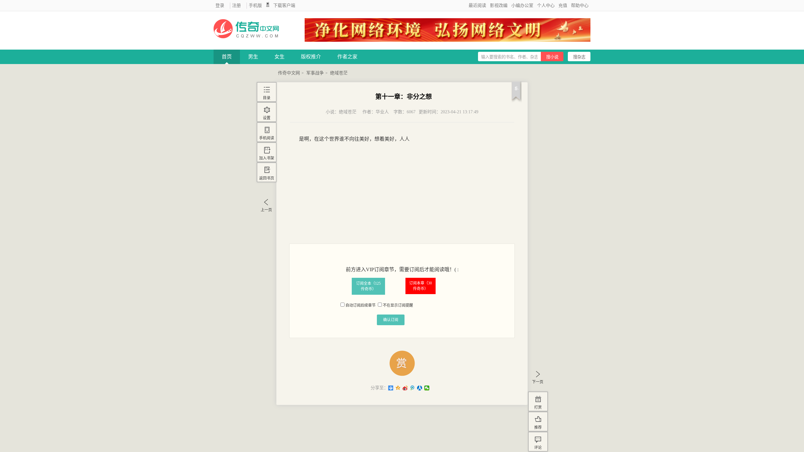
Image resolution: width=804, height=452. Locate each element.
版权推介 (311, 56)
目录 (266, 98)
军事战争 (315, 73)
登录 (219, 5)
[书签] (517, 93)
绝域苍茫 (339, 73)
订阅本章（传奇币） (420, 286)
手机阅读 (266, 138)
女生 (279, 56)
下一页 (537, 382)
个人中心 (546, 5)
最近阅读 (477, 5)
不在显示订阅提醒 (398, 305)
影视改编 (499, 5)
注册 (236, 5)
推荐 (538, 427)
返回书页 (266, 178)
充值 (562, 5)
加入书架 (266, 158)
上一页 (266, 210)
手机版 (255, 5)
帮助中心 (580, 5)
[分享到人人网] (419, 387)
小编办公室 (522, 5)
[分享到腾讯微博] (412, 387)
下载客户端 (284, 5)
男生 (253, 56)
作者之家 (347, 56)
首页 (227, 56)
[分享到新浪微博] (405, 387)
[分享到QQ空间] (398, 387)
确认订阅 (390, 320)
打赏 (538, 407)
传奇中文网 (289, 73)
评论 (538, 447)
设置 (266, 118)
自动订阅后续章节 (360, 305)
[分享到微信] (427, 387)
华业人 (382, 112)
